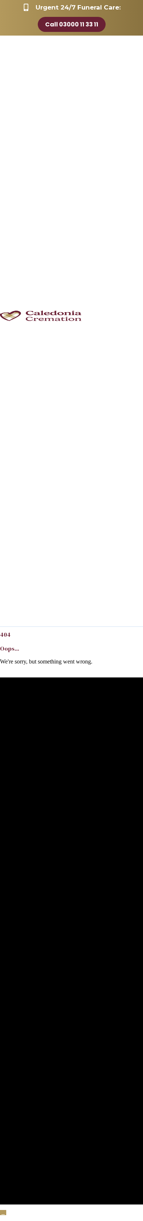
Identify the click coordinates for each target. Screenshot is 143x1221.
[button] (3, 1212)
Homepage (12, 674)
